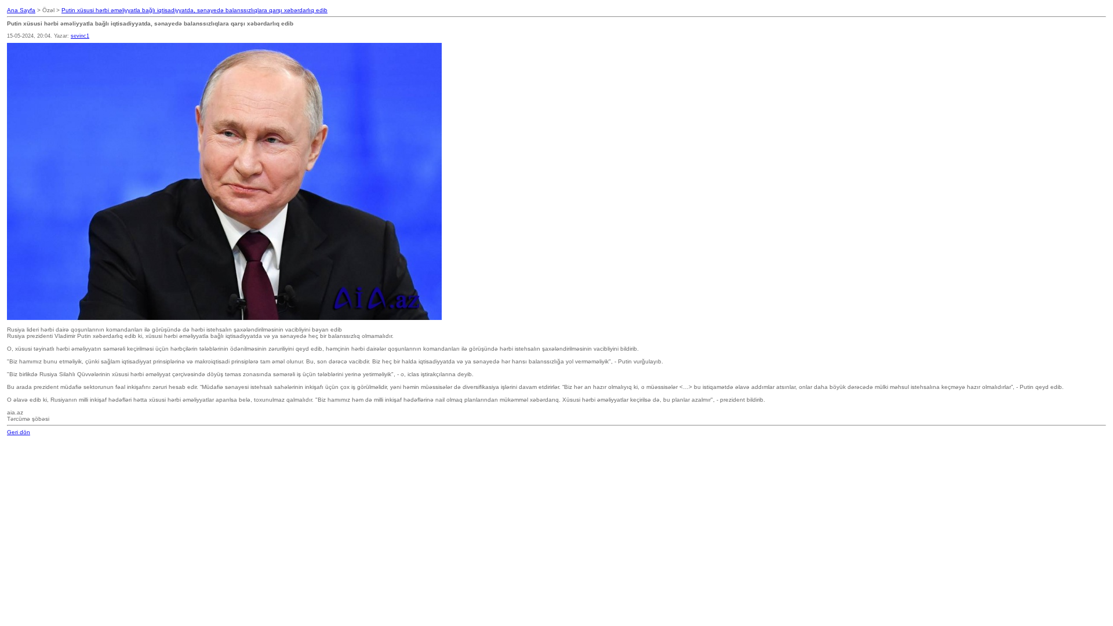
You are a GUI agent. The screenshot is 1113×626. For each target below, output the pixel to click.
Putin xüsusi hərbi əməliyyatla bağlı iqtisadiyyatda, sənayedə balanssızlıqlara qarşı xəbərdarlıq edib (194, 10)
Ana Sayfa (21, 10)
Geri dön (18, 432)
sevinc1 (80, 36)
